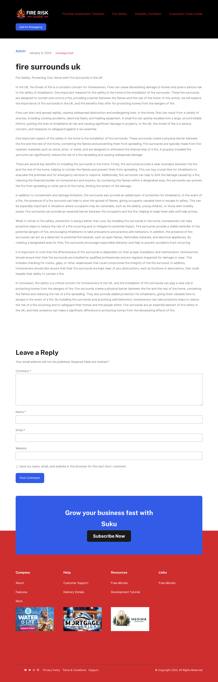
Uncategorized (64, 53)
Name (21, 412)
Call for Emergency (30, 27)
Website (21, 448)
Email (20, 430)
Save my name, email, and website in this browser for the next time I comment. (73, 466)
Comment (23, 371)
